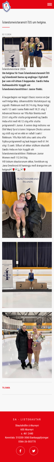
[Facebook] (20, 450)
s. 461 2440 (27, 433)
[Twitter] (33, 450)
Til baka (6, 388)
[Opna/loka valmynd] (49, 4)
